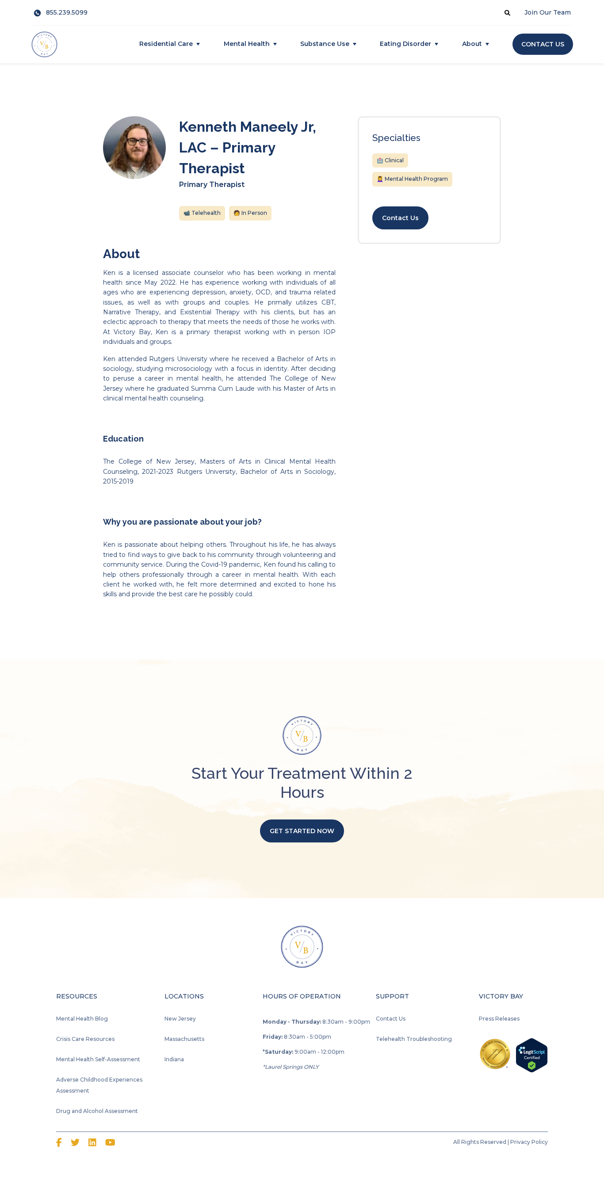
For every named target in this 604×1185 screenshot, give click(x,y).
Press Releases (499, 1018)
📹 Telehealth (202, 213)
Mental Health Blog (82, 1018)
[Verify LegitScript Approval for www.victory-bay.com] (532, 1054)
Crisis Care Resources (85, 1039)
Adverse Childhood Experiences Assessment (99, 1085)
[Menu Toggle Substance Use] (354, 44)
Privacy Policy (529, 1142)
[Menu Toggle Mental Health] (275, 44)
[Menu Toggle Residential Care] (198, 44)
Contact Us (390, 1018)
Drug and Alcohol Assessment (97, 1111)
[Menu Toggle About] (487, 44)
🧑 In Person (250, 213)
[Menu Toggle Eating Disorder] (436, 44)
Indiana (174, 1059)
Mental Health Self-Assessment (98, 1059)
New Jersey (180, 1018)
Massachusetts (184, 1039)
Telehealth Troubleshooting (414, 1039)
